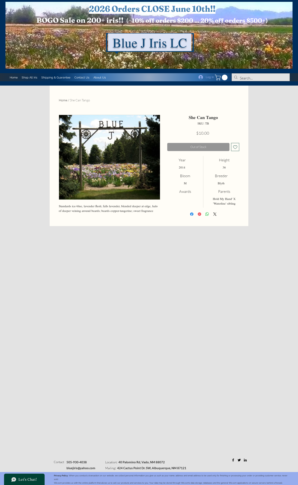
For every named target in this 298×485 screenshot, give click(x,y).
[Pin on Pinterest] (199, 214)
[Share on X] (214, 214)
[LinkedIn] (245, 460)
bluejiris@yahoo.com (80, 468)
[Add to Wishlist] (235, 147)
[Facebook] (233, 460)
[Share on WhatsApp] (207, 214)
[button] (222, 77)
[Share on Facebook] (191, 214)
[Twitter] (239, 460)
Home (63, 100)
